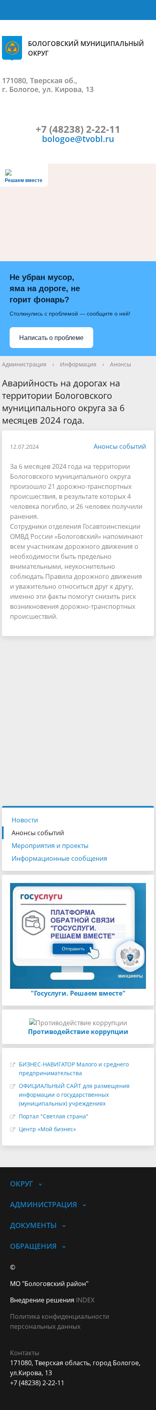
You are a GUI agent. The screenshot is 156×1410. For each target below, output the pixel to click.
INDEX (85, 1300)
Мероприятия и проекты (50, 845)
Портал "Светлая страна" (53, 1116)
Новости (25, 820)
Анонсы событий (120, 446)
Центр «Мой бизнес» (47, 1129)
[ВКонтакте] (16, 1393)
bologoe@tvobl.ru (78, 138)
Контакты (24, 1352)
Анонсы (120, 364)
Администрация (24, 364)
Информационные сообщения (59, 858)
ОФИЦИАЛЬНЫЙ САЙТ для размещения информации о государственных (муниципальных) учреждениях (74, 1094)
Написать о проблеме (51, 337)
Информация (78, 364)
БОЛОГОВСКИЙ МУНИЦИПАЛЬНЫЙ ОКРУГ (86, 48)
